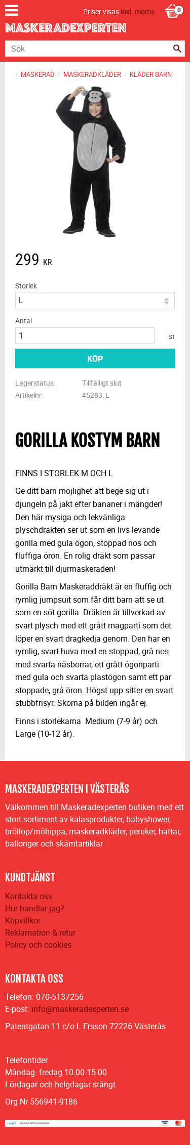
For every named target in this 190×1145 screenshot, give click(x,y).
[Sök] (177, 48)
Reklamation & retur (40, 932)
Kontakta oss (28, 896)
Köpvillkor (23, 920)
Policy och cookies (38, 944)
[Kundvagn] (172, 0)
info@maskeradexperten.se (80, 1008)
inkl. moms (138, 11)
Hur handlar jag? (34, 908)
